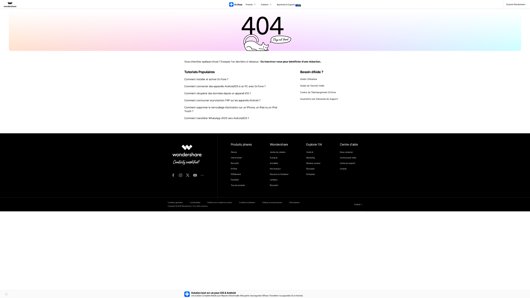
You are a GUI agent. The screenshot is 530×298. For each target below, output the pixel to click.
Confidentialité (195, 202)
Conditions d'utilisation (247, 202)
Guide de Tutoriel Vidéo (312, 85)
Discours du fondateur (279, 174)
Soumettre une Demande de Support (319, 99)
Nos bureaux (275, 168)
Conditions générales (175, 202)
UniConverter (236, 157)
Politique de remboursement (272, 202)
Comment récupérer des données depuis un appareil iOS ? (217, 93)
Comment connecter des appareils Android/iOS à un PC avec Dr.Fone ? (224, 86)
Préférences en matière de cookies (219, 202)
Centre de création (277, 152)
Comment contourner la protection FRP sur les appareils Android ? (222, 100)
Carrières (273, 180)
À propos (273, 157)
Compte (343, 168)
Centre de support (347, 163)
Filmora (234, 152)
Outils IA (309, 152)
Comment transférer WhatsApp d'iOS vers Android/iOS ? (216, 118)
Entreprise (310, 174)
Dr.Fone (234, 168)
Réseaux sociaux (313, 163)
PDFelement (236, 174)
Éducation (274, 185)
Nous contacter (346, 152)
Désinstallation (294, 202)
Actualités (274, 163)
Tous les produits (238, 185)
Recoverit (235, 163)
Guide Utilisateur (308, 79)
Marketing (310, 157)
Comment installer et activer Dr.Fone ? (206, 79)
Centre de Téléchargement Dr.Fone (318, 92)
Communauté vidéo (348, 157)
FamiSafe (235, 180)
